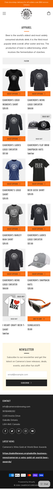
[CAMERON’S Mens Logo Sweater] (39, 80)
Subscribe (25, 383)
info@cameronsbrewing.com (16, 406)
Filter (26, 61)
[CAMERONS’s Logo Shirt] (14, 170)
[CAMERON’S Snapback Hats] (39, 260)
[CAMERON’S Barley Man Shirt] (14, 215)
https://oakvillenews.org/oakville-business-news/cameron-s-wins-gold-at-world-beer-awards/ (26, 457)
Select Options (12, 94)
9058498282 (9, 411)
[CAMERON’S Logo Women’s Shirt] (14, 80)
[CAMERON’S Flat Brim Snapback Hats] (39, 125)
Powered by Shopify (26, 482)
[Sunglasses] (39, 305)
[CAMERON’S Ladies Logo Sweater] (14, 125)
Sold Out (39, 139)
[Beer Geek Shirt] (39, 170)
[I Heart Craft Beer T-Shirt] (14, 305)
